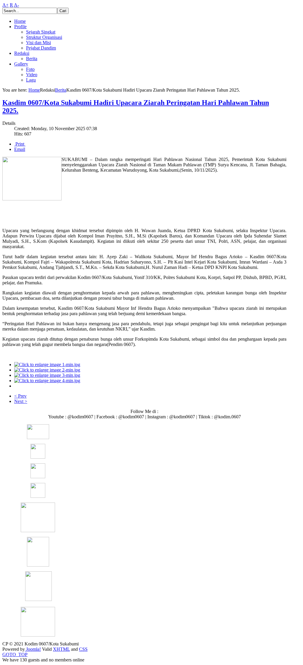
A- (16, 4)
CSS (83, 649)
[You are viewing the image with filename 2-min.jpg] (47, 369)
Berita (60, 90)
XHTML (61, 649)
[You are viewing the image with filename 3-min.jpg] (47, 375)
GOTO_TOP (15, 654)
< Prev (20, 395)
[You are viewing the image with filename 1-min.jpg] (47, 364)
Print (19, 143)
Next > (20, 401)
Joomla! (33, 649)
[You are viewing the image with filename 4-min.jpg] (47, 380)
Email (19, 149)
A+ (5, 4)
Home (34, 90)
